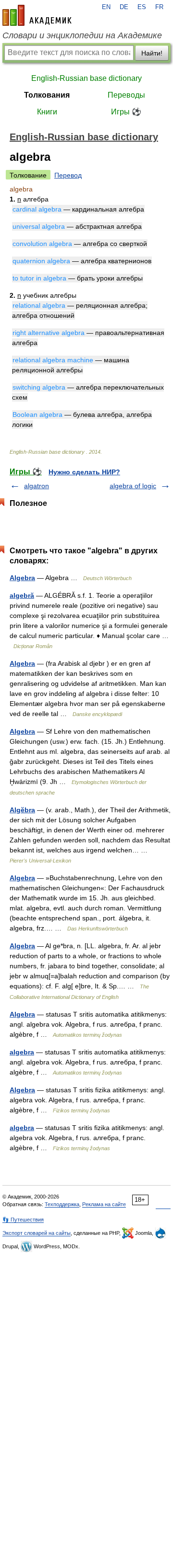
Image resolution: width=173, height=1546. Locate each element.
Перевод (68, 175)
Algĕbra (22, 810)
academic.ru (37, 15)
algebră (22, 595)
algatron (36, 486)
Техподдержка (62, 1204)
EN (106, 7)
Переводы (126, 95)
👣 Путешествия (23, 1219)
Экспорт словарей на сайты (36, 1233)
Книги (47, 112)
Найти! (151, 53)
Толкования (47, 95)
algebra (22, 1052)
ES (141, 7)
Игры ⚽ (126, 112)
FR (159, 7)
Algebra (22, 578)
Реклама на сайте (104, 1204)
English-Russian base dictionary (86, 78)
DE (124, 7)
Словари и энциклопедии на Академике (82, 35)
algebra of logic (133, 486)
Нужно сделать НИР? (84, 472)
